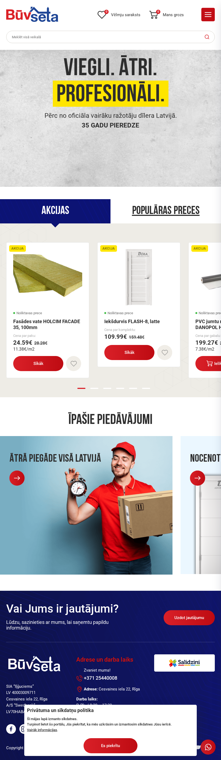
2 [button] (94, 388)
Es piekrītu (110, 745)
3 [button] (107, 388)
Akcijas (55, 211)
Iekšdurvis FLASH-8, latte (132, 321)
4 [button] (120, 388)
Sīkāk (38, 363)
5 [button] (133, 388)
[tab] (55, 211)
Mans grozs (170, 14)
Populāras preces (166, 211)
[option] (110, 118)
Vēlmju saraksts (123, 14)
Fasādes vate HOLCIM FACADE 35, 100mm (46, 324)
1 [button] (81, 388)
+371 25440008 (100, 678)
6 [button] (146, 388)
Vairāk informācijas (42, 730)
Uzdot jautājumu (189, 617)
